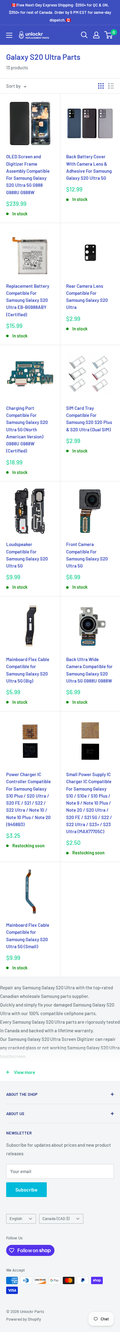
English (16, 1218)
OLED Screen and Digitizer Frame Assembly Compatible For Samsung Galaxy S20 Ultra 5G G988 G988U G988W (28, 174)
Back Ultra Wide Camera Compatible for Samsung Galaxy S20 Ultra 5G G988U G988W (89, 669)
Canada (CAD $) (56, 1218)
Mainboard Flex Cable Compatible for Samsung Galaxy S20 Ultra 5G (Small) (27, 935)
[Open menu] (9, 35)
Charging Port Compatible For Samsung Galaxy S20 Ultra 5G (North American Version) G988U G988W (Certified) (27, 429)
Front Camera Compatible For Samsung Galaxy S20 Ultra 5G (87, 554)
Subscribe (26, 1189)
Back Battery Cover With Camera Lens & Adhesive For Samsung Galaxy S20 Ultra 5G (89, 167)
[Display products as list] (111, 86)
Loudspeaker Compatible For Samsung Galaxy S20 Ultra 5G (27, 554)
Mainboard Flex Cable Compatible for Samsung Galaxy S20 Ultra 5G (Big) (27, 669)
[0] (109, 35)
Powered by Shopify (23, 1319)
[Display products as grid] (101, 86)
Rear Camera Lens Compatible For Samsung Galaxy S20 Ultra (87, 296)
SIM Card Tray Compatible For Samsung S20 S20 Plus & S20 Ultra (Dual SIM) (89, 418)
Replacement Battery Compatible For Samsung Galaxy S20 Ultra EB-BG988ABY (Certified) (27, 300)
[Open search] (84, 35)
